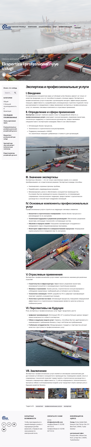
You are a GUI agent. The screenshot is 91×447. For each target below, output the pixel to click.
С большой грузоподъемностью (12, 59)
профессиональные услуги (53, 406)
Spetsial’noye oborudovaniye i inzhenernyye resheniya (9, 146)
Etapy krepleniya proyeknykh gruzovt (10, 154)
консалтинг (39, 406)
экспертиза (67, 406)
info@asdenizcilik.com (55, 422)
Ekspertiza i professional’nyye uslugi (9, 137)
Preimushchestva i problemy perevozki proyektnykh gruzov (10, 129)
